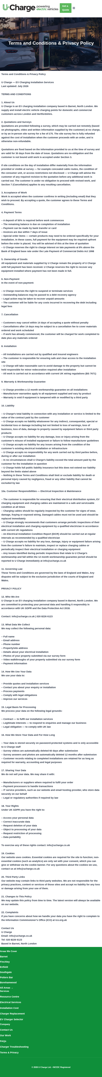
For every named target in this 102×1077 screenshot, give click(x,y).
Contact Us (6, 1029)
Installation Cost (9, 1008)
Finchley (5, 961)
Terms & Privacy (9, 1052)
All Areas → (6, 987)
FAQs (3, 1041)
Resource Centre (9, 996)
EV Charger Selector (11, 1019)
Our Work (5, 1035)
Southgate (6, 972)
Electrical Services (10, 1002)
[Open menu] (73, 8)
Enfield (4, 967)
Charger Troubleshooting (14, 1046)
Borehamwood (8, 982)
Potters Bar (6, 977)
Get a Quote (65, 8)
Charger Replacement (12, 1013)
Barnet (4, 956)
